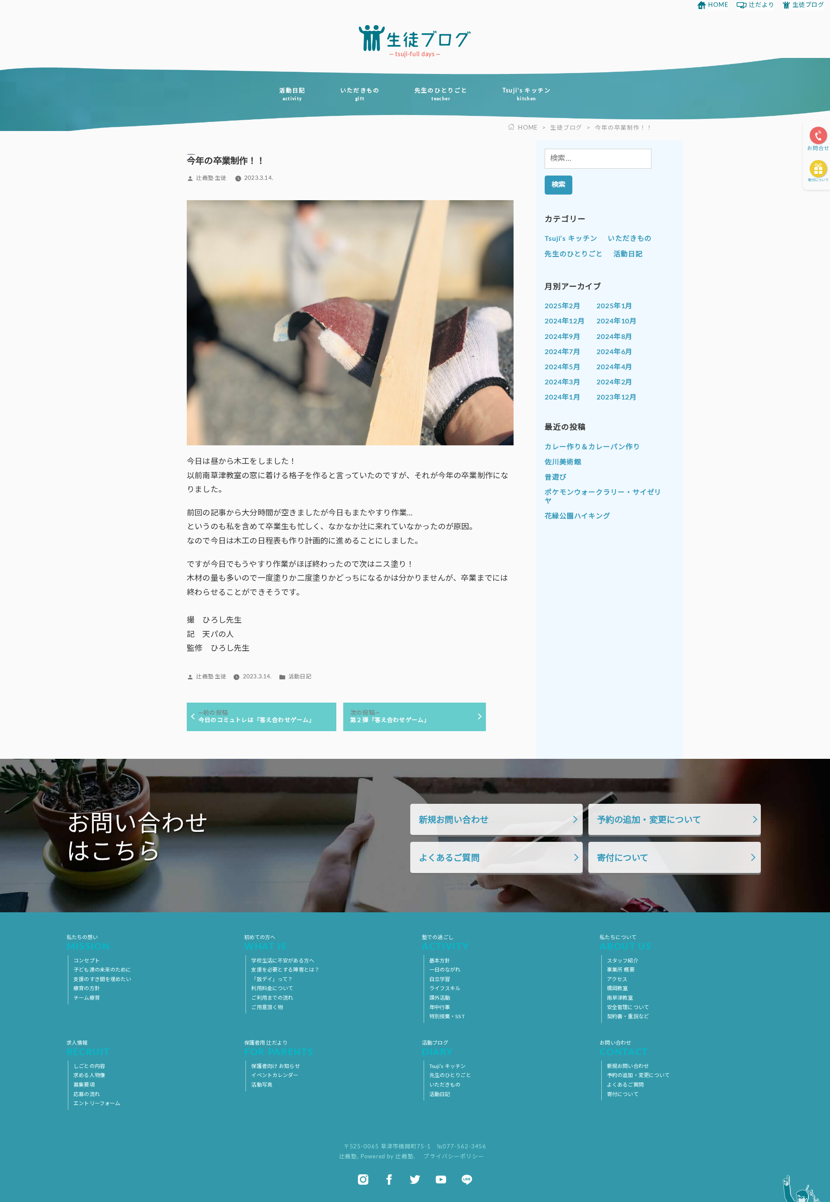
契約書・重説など (628, 1016)
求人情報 (88, 1048)
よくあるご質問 (449, 858)
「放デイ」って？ (272, 979)
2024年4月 (614, 367)
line (467, 1179)
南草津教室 (620, 998)
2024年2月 (614, 382)
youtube (441, 1179)
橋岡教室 (617, 988)
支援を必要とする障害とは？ (285, 969)
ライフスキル (445, 988)
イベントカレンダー (274, 1075)
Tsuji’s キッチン (526, 94)
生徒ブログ (808, 5)
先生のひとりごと (441, 94)
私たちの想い (88, 943)
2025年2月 (563, 306)
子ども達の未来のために (102, 969)
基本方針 (439, 960)
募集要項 (83, 1084)
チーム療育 (86, 998)
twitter (415, 1179)
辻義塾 (348, 1156)
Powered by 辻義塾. (389, 1156)
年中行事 (439, 1007)
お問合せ (818, 148)
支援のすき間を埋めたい (102, 979)
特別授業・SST (447, 1016)
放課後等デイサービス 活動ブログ (415, 38)
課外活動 (439, 998)
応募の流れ (86, 1094)
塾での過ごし (445, 943)
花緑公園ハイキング (577, 516)
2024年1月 (563, 397)
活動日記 (292, 94)
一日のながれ (445, 969)
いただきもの (360, 94)
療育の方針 (86, 988)
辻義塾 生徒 (211, 178)
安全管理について (628, 1007)
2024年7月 (563, 351)
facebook (389, 1179)
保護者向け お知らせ (275, 1066)
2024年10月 (617, 321)
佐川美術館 (563, 462)
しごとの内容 (89, 1066)
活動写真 (261, 1084)
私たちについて (625, 943)
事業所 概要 (621, 969)
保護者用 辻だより (278, 1048)
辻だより (762, 5)
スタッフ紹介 (622, 960)
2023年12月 (617, 397)
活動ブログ (437, 1048)
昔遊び (556, 477)
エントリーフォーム (96, 1103)
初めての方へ (265, 943)
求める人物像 (89, 1075)
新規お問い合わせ (453, 820)
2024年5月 (563, 367)
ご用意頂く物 (267, 1007)
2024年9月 (563, 336)
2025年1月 (614, 306)
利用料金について (272, 988)
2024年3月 (563, 382)
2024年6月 (614, 351)
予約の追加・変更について (649, 820)
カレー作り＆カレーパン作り (592, 447)
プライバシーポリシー (454, 1156)
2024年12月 (565, 321)
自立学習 (439, 979)
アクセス (617, 979)
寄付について (818, 180)
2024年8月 (614, 336)
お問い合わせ (624, 1048)
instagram (363, 1179)
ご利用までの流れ (272, 998)
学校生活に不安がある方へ (282, 960)
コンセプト (86, 960)
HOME (718, 5)
